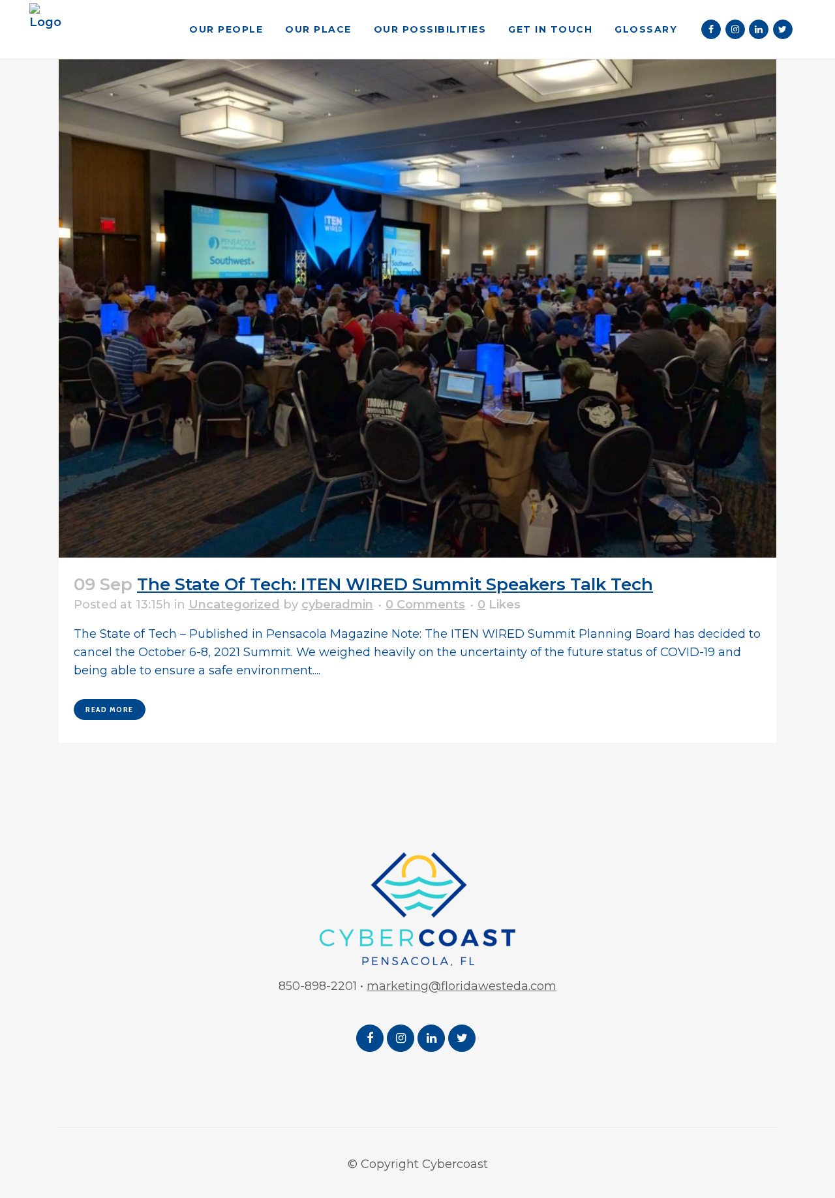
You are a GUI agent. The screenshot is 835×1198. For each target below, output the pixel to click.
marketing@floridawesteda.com (461, 986)
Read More (109, 709)
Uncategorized (234, 604)
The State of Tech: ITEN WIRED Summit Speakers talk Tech (395, 584)
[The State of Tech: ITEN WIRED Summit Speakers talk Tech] (417, 289)
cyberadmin (337, 604)
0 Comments (425, 604)
